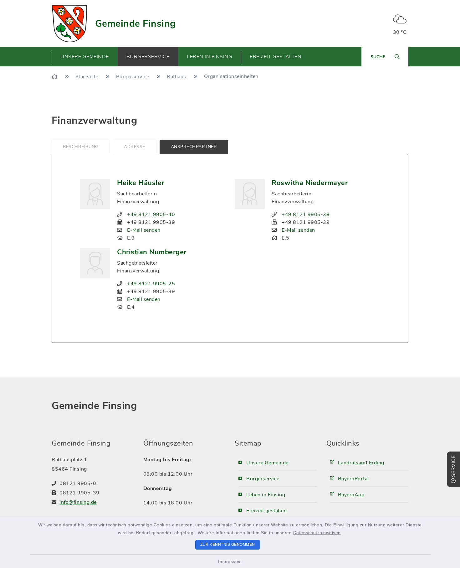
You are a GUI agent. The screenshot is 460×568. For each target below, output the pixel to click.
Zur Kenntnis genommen (227, 544)
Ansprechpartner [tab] (194, 147)
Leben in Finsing (265, 494)
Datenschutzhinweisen (317, 532)
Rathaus (177, 76)
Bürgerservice (133, 76)
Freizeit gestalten (266, 510)
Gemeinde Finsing (135, 23)
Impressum (230, 561)
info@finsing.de (78, 502)
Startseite (87, 76)
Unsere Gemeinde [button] (84, 56)
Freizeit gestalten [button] (275, 56)
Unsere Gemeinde (267, 462)
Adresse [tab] (134, 147)
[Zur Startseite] (55, 76)
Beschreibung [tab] (80, 147)
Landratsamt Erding (361, 462)
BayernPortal (353, 478)
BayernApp (351, 494)
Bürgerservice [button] (148, 56)
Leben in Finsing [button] (209, 56)
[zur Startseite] (69, 23)
